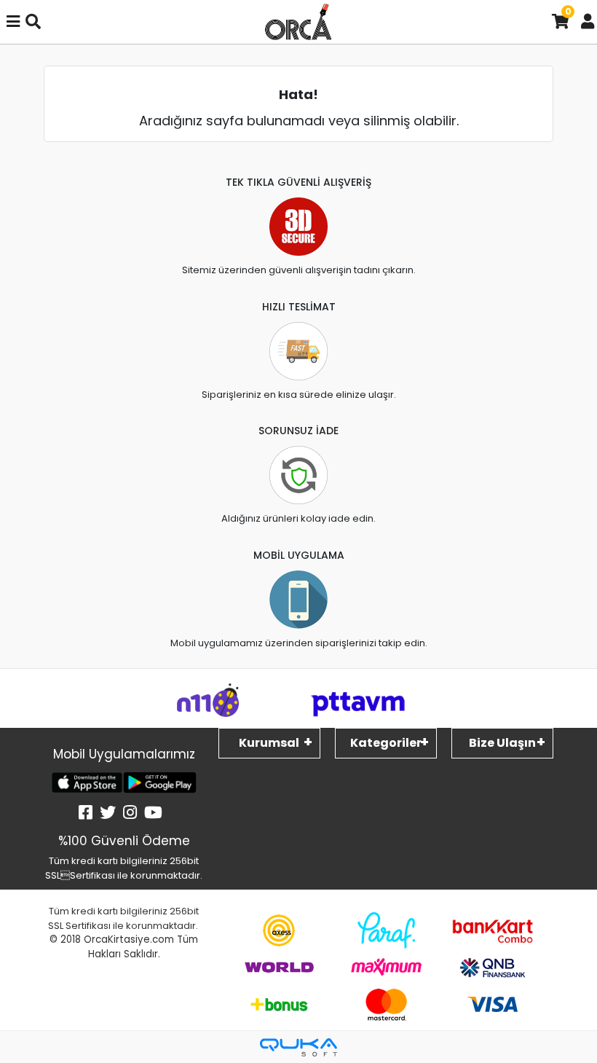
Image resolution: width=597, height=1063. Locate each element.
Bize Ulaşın (502, 742)
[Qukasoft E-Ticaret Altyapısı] (298, 1047)
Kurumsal (269, 742)
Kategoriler (386, 742)
